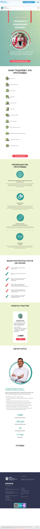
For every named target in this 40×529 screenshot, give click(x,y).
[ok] (12, 483)
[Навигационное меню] (38, 8)
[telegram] (9, 483)
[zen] (10, 483)
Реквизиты (22, 494)
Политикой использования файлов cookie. (19, 527)
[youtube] (7, 483)
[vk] (6, 483)
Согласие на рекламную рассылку (25, 490)
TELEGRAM (25, 476)
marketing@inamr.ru (23, 479)
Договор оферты (23, 489)
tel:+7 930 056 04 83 (23, 496)
